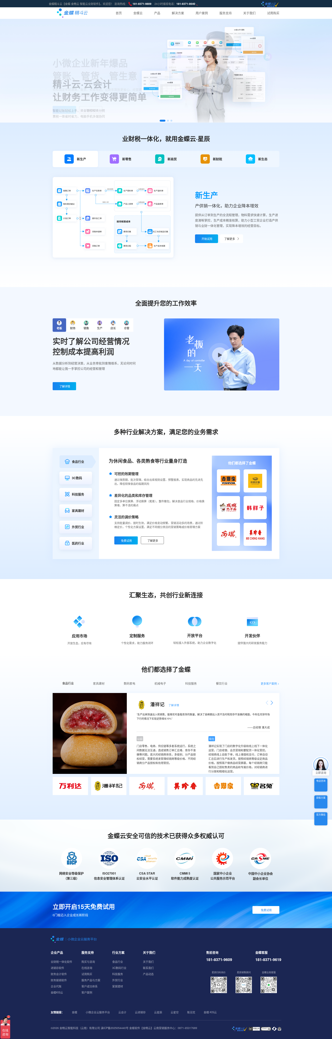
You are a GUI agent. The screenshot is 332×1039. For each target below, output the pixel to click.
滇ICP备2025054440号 (115, 1028)
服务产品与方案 (90, 980)
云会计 (122, 1012)
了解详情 (64, 386)
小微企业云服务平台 (98, 1012)
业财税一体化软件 (61, 961)
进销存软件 (57, 968)
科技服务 (117, 974)
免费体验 (64, 92)
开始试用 (207, 239)
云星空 (175, 1012)
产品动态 (148, 974)
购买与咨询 (88, 961)
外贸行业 (117, 980)
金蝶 (74, 1012)
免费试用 (266, 910)
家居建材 (117, 986)
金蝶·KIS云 (210, 1012)
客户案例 (86, 992)
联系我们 (148, 968)
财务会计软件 (59, 974)
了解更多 (91, 92)
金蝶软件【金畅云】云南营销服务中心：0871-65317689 (163, 1028)
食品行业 (117, 961)
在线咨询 (86, 968)
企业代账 (56, 986)
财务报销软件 (59, 980)
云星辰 (158, 1012)
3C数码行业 (119, 968)
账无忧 (191, 1012)
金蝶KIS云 (57, 992)
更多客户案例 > (270, 683)
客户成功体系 (89, 986)
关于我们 (148, 961)
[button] (162, 121)
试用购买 (86, 974)
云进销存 (140, 1012)
